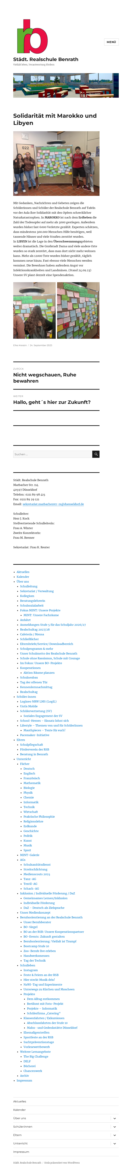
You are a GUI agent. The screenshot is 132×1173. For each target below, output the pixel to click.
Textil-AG (30, 883)
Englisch (29, 773)
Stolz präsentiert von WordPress (62, 1162)
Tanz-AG (30, 879)
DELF (27, 1061)
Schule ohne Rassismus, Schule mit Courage (50, 658)
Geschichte (31, 831)
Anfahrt (25, 620)
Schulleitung (28, 586)
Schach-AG (31, 888)
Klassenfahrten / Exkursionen (44, 1018)
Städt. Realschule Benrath (45, 59)
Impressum (24, 1080)
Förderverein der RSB (34, 749)
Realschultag (29, 692)
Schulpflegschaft (31, 744)
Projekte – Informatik (42, 1008)
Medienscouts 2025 (37, 874)
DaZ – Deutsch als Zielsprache (44, 907)
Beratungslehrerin (32, 600)
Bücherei (30, 1066)
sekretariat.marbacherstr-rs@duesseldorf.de (53, 504)
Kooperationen (30, 668)
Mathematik (32, 783)
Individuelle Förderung (39, 903)
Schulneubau (29, 677)
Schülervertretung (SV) (36, 711)
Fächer (24, 764)
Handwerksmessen (37, 955)
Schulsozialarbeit (32, 605)
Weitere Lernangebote (35, 1051)
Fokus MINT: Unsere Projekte (40, 610)
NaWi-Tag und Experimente (43, 984)
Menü (111, 42)
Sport (27, 850)
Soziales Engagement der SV (43, 716)
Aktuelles (23, 572)
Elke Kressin (20, 345)
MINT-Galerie (29, 855)
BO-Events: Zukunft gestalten (44, 936)
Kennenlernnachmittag (36, 687)
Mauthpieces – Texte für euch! (44, 730)
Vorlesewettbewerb (37, 1047)
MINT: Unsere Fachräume (41, 615)
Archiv (24, 1075)
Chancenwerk (33, 1071)
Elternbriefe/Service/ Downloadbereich (46, 644)
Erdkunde (30, 826)
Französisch (32, 778)
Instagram (31, 970)
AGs (22, 860)
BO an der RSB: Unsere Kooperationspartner (54, 931)
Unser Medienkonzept (35, 912)
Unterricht (24, 759)
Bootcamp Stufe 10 (36, 946)
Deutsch (29, 768)
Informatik (31, 802)
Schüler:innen (26, 696)
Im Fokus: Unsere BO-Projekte (41, 663)
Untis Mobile (29, 706)
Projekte (29, 994)
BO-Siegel (30, 927)
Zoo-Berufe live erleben (40, 951)
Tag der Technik (35, 960)
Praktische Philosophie (39, 816)
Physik (28, 792)
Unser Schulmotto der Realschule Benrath (48, 653)
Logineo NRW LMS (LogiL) (38, 701)
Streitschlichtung (35, 869)
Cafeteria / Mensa (32, 634)
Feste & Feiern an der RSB (41, 975)
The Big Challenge (36, 1056)
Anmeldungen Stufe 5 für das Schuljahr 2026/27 (53, 624)
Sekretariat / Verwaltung (37, 591)
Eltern (21, 740)
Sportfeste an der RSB (38, 1037)
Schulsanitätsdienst (37, 864)
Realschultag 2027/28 (35, 629)
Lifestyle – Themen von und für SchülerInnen (51, 725)
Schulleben (27, 965)
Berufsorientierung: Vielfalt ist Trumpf (50, 941)
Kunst (28, 840)
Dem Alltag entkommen (43, 999)
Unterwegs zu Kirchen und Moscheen (49, 989)
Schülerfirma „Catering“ (44, 1013)
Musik (28, 845)
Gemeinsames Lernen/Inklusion (46, 898)
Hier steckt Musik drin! (39, 979)
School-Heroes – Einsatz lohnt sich (44, 720)
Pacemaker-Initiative (34, 735)
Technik (29, 807)
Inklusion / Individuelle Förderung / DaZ (47, 893)
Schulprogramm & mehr (36, 648)
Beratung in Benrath (34, 754)
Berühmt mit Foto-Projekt (45, 1003)
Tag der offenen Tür (33, 682)
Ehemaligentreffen (37, 1032)
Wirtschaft (31, 812)
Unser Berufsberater (37, 922)
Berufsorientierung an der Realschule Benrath (51, 917)
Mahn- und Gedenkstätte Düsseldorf (52, 1027)
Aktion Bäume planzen (39, 672)
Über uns (23, 581)
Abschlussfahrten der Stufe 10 (47, 1023)
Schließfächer (29, 639)
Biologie (29, 788)
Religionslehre (33, 821)
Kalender (23, 576)
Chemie (29, 797)
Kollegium (27, 596)
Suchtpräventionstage (39, 1042)
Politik (28, 836)
